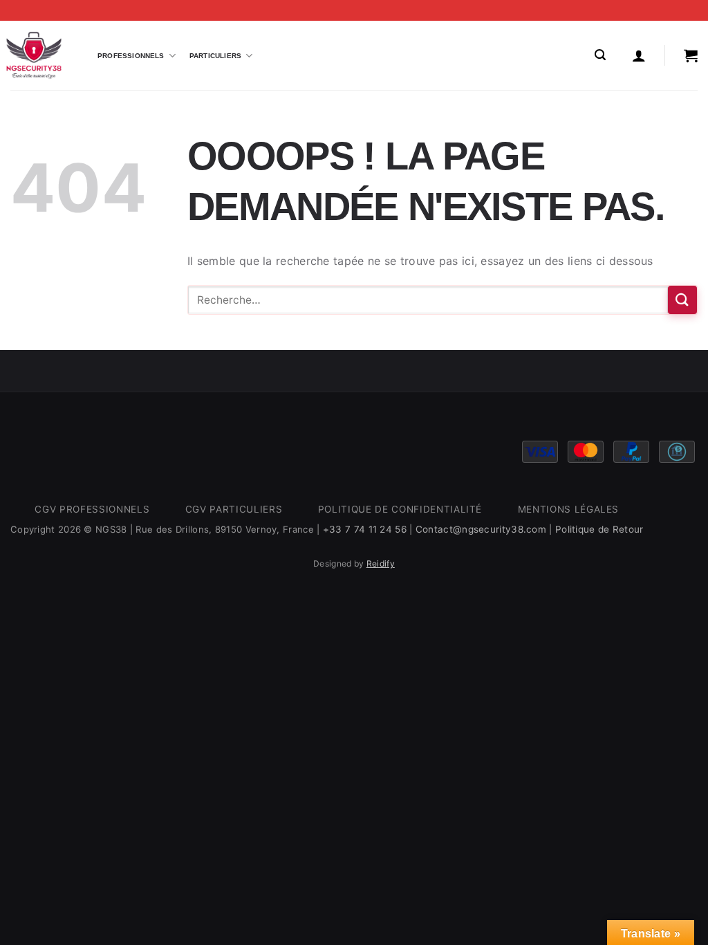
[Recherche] (600, 55)
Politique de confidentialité (400, 509)
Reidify (380, 563)
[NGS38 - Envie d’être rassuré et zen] (34, 55)
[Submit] (682, 300)
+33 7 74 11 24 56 (365, 529)
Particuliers (215, 55)
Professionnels (131, 55)
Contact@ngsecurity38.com (481, 529)
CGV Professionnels (92, 509)
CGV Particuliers (234, 509)
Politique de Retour (599, 529)
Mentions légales (569, 509)
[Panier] (691, 55)
